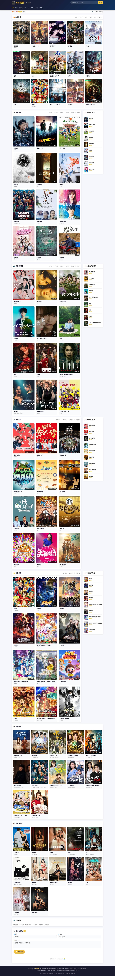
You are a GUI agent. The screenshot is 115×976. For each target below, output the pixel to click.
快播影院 (47, 924)
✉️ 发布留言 (19, 951)
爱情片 (61, 112)
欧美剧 (78, 266)
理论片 (36, 7)
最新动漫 (18, 573)
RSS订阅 (68, 973)
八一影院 (22, 924)
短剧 (32, 7)
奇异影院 (35, 924)
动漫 (28, 7)
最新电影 (18, 112)
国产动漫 (65, 573)
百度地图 (73, 973)
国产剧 (50, 266)
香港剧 (56, 266)
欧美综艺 (78, 419)
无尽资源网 (15, 924)
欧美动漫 (78, 573)
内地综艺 (58, 419)
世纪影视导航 (28, 924)
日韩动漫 (71, 573)
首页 (13, 7)
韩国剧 (72, 266)
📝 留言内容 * (17, 940)
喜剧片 (56, 112)
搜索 (100, 2)
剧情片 (78, 112)
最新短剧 (18, 726)
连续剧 (20, 7)
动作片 (50, 112)
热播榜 (40, 7)
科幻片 (67, 112)
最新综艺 (18, 419)
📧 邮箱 (60, 934)
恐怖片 (72, 112)
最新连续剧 (19, 266)
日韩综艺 (71, 419)
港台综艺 (65, 419)
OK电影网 (41, 924)
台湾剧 (61, 266)
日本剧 (67, 266)
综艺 (25, 7)
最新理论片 (19, 823)
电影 (16, 7)
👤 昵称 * (16, 934)
